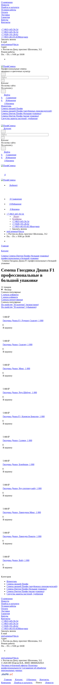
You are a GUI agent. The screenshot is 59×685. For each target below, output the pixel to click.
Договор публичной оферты (14, 665)
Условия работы (8, 606)
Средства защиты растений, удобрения (25, 594)
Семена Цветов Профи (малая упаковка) (25, 591)
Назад (16, 216)
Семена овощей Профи (17, 584)
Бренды (4, 616)
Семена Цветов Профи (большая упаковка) (27, 589)
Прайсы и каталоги (10, 603)
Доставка (5, 611)
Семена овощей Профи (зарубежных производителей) (32, 586)
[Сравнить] (4, 333)
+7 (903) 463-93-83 (14, 37)
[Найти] (3, 91)
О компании (7, 598)
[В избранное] (4, 330)
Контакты (5, 618)
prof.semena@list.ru (10, 44)
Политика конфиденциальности (19, 666)
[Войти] (2, 171)
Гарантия (5, 613)
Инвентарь (12, 581)
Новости (5, 601)
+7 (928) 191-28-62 (9, 34)
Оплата (4, 608)
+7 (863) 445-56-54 (9, 29)
